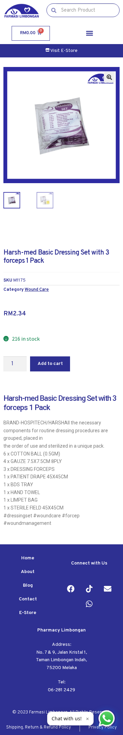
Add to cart (50, 364)
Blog (28, 585)
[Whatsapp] (89, 603)
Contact (28, 599)
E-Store (27, 613)
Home (27, 558)
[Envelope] (107, 588)
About (28, 572)
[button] (89, 33)
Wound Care (37, 289)
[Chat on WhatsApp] (106, 718)
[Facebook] (70, 588)
